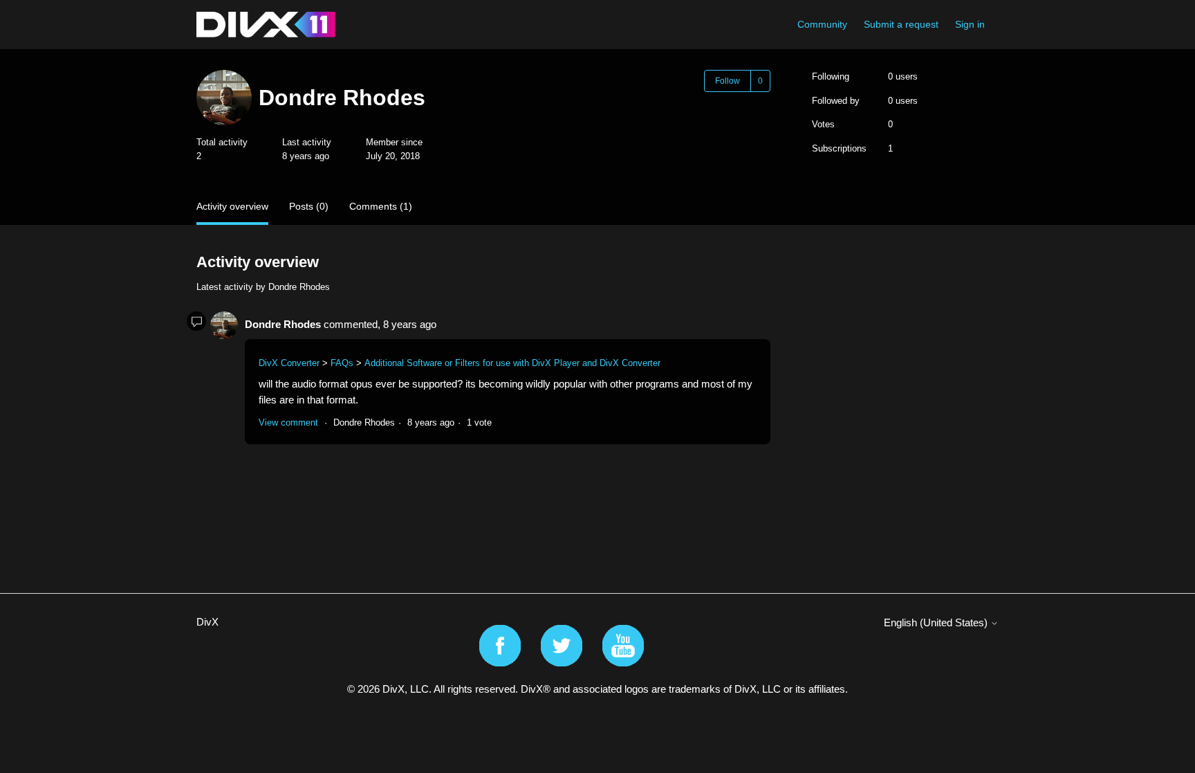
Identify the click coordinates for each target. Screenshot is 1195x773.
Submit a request (901, 24)
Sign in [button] (970, 24)
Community (822, 24)
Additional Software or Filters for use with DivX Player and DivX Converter (512, 363)
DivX (207, 622)
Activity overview (232, 206)
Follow (727, 81)
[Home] (265, 24)
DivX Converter (289, 363)
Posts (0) (308, 206)
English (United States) (937, 622)
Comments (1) (380, 206)
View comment (288, 422)
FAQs (342, 363)
